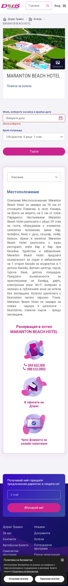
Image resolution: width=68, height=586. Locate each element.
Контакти (9, 539)
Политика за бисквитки (25, 571)
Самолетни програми (10, 552)
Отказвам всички (18, 579)
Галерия (34, 49)
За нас (7, 533)
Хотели (37, 19)
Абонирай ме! (34, 507)
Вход (57, 6)
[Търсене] (48, 5)
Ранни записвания (47, 554)
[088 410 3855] (34, 351)
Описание (17, 177)
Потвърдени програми (43, 546)
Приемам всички (49, 579)
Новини (39, 527)
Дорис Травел (15, 19)
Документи (42, 533)
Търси (34, 151)
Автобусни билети (15, 545)
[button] (62, 560)
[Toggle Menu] (64, 6)
